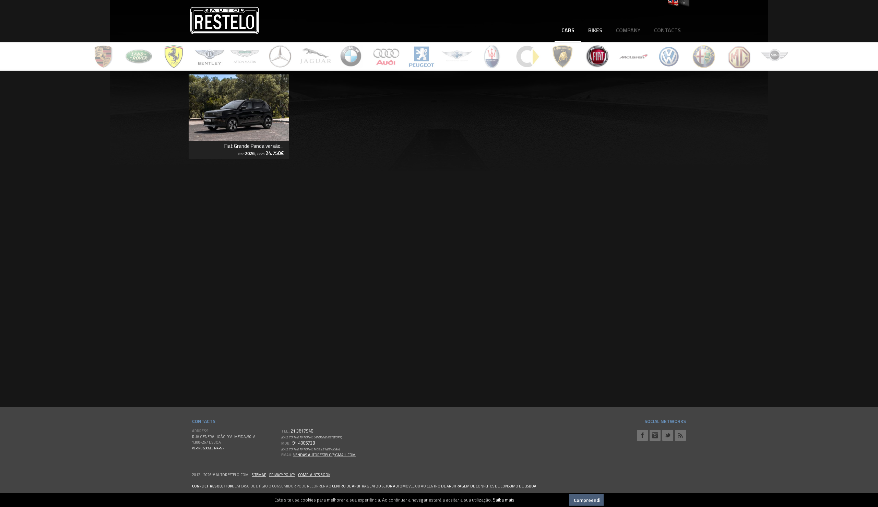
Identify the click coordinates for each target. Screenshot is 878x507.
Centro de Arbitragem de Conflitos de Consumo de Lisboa (481, 486)
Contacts (667, 30)
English (673, 3)
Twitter (667, 435)
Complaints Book (314, 474)
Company (628, 30)
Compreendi (587, 500)
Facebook (642, 435)
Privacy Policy (282, 474)
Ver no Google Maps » (208, 448)
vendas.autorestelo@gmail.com (324, 455)
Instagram (655, 435)
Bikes (595, 30)
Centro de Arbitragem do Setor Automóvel (373, 486)
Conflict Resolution (212, 486)
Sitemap (259, 474)
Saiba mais (503, 499)
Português (684, 3)
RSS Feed (680, 435)
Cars (567, 30)
